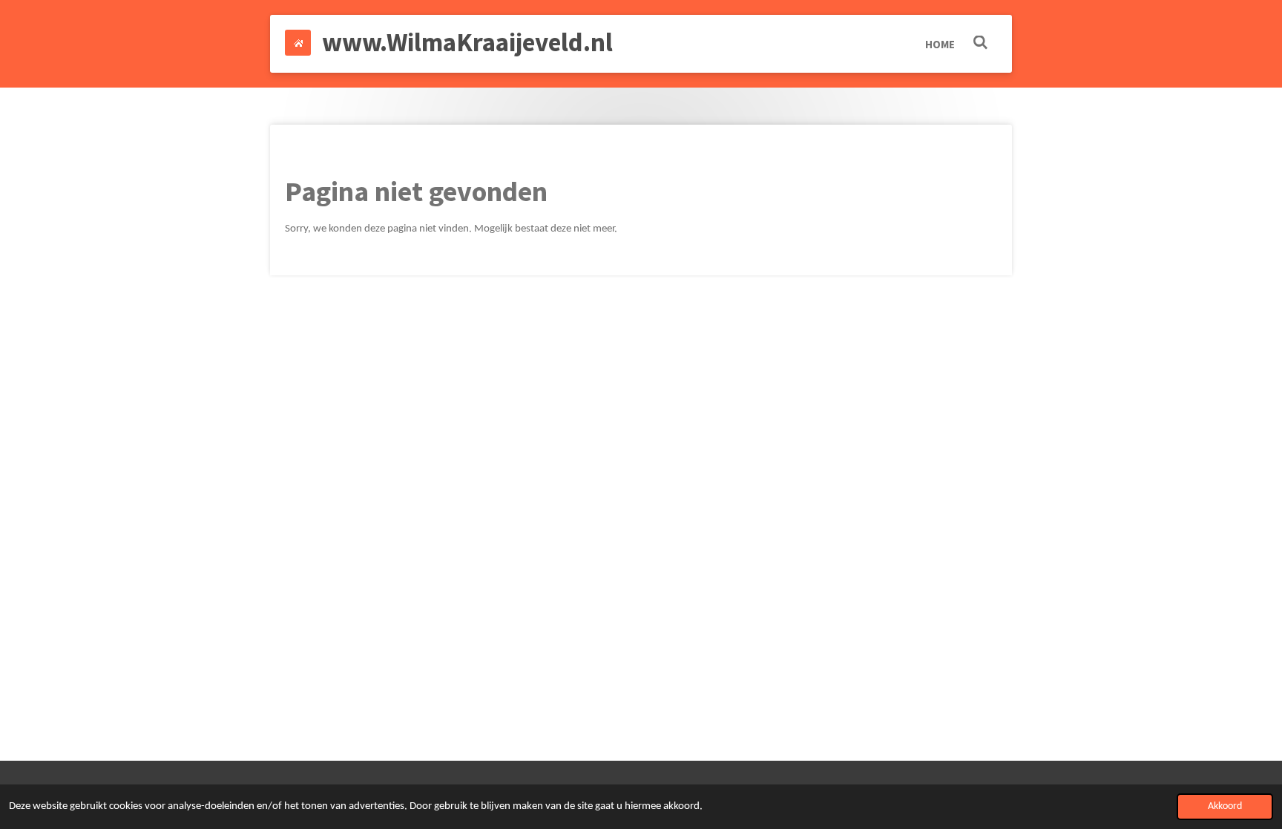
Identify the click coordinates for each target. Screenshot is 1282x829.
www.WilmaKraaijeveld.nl (467, 42)
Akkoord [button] (1225, 806)
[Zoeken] (980, 42)
